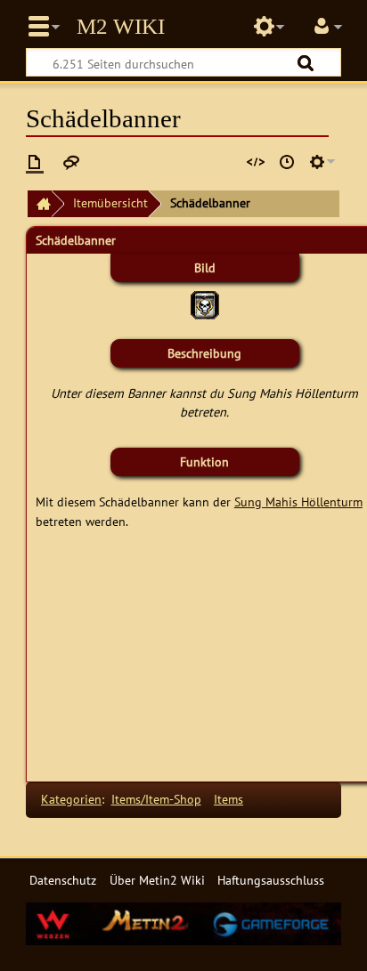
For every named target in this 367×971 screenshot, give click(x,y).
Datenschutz (62, 879)
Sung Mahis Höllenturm (298, 501)
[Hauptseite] (39, 204)
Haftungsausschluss (270, 879)
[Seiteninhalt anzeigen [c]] (35, 162)
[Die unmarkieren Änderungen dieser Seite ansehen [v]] (225, 162)
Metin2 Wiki (121, 27)
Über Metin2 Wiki (157, 879)
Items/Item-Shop (156, 798)
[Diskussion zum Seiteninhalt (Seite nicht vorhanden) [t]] (71, 162)
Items (228, 798)
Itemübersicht (110, 202)
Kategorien (71, 798)
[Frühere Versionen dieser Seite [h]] (287, 162)
